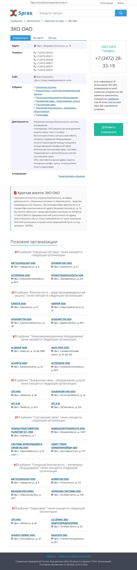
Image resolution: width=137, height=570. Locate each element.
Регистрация (106, 3)
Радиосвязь (42, 114)
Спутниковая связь (46, 104)
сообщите (113, 98)
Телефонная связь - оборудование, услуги (58, 101)
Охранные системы (54, 21)
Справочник (16, 21)
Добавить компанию (108, 129)
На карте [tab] (38, 37)
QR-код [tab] (52, 37)
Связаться (51, 556)
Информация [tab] (20, 37)
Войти (121, 3)
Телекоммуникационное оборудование (57, 97)
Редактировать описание (71, 176)
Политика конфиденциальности (75, 556)
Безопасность (33, 21)
